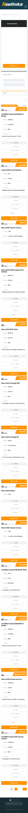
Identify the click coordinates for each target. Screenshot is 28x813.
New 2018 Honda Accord (11, 679)
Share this (15, 154)
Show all (25, 105)
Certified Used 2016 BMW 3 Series (12, 115)
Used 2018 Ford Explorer (11, 170)
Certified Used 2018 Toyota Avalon (12, 738)
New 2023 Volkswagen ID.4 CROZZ (12, 271)
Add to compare (15, 150)
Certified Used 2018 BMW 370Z (14, 570)
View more (14, 160)
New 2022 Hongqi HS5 (10, 383)
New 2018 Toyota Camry (11, 228)
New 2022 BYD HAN (9, 329)
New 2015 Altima (8, 491)
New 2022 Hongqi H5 (10, 437)
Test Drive (15, 146)
